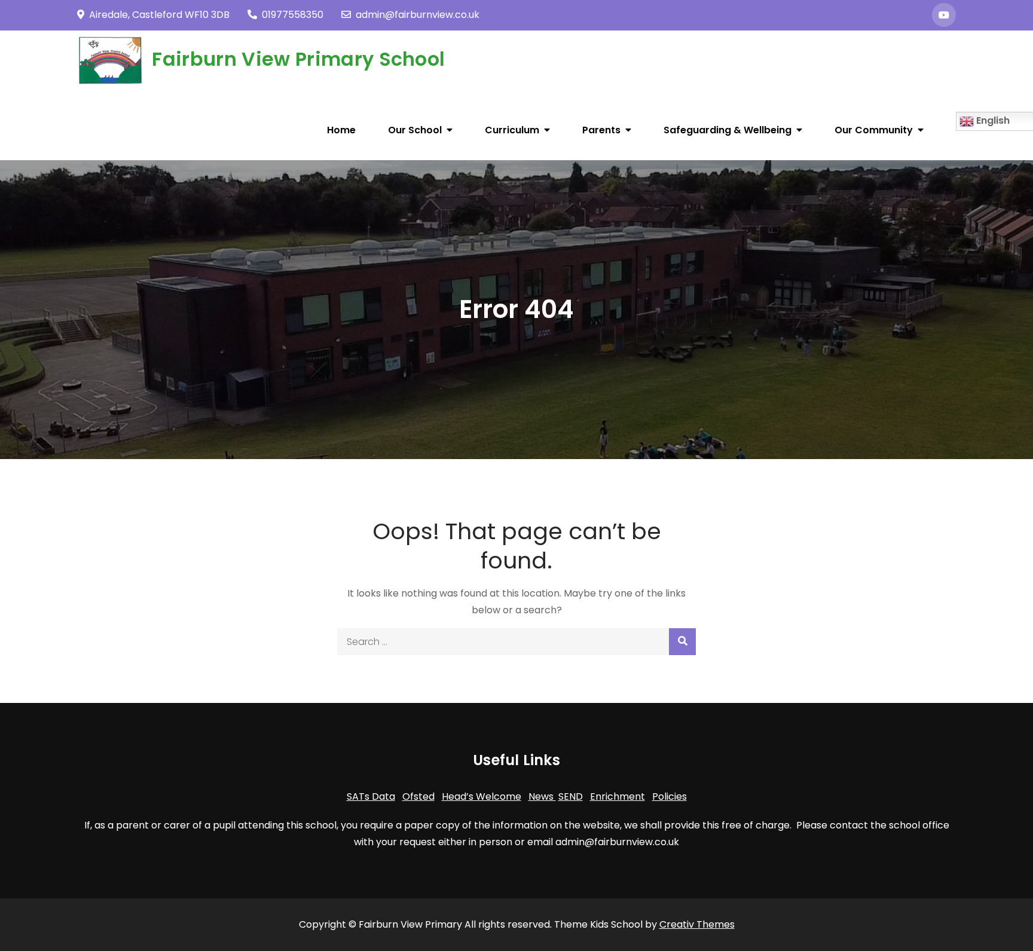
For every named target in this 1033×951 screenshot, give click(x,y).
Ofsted (418, 796)
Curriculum (512, 130)
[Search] (682, 641)
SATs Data (371, 796)
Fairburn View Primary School (298, 58)
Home (341, 130)
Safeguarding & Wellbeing (727, 130)
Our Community (874, 130)
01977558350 (292, 15)
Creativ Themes (697, 924)
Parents (601, 130)
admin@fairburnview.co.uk (417, 15)
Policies (669, 796)
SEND (570, 796)
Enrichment (617, 796)
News (542, 796)
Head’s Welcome (481, 796)
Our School (415, 130)
